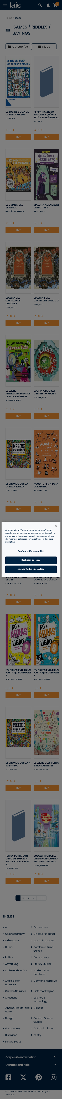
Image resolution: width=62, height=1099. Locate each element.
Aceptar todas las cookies (31, 569)
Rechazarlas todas (31, 560)
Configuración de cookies (31, 551)
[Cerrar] (55, 526)
